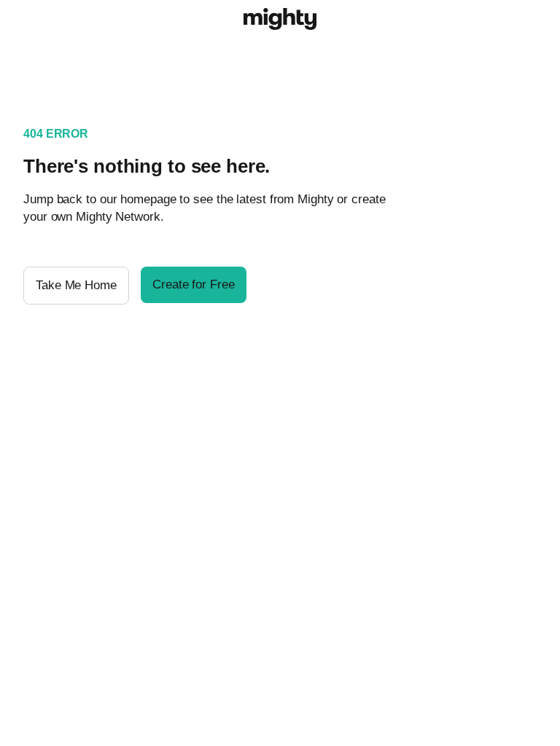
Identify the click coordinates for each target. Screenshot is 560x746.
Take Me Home (76, 285)
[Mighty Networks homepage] (280, 21)
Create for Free (193, 284)
